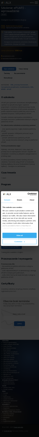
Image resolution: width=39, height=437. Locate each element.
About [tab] (32, 200)
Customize (18, 241)
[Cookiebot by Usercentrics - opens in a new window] (28, 194)
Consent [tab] (7, 200)
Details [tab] (19, 200)
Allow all (19, 235)
